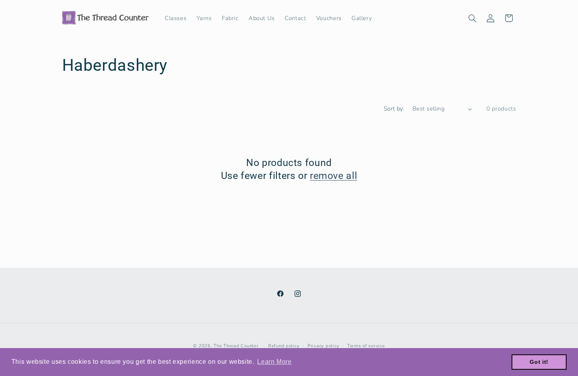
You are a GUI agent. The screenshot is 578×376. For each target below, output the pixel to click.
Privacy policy (323, 346)
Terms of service (366, 346)
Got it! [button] (539, 362)
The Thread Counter (236, 346)
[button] (472, 18)
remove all (333, 175)
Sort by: (394, 108)
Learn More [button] (274, 361)
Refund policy (284, 346)
